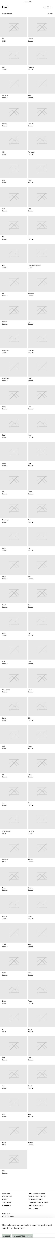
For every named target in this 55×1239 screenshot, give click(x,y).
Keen (29, 944)
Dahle (4, 1114)
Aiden (30, 1001)
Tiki (29, 520)
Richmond (31, 152)
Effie (3, 661)
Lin (3, 775)
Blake (4, 973)
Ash (3, 1086)
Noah (4, 888)
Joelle (4, 944)
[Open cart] (48, 7)
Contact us (8, 1217)
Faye (3, 1058)
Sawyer (30, 888)
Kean (29, 435)
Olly (3, 152)
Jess (3, 803)
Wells (4, 463)
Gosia (4, 548)
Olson (30, 492)
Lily (29, 548)
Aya (3, 209)
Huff (29, 463)
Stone (30, 916)
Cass (30, 605)
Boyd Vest (5, 350)
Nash (30, 973)
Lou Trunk (5, 859)
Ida (29, 237)
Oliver (30, 378)
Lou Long (31, 831)
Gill (3, 492)
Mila (29, 1114)
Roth (29, 1058)
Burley (4, 1142)
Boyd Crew (5, 378)
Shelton (4, 916)
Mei (3, 746)
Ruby (3, 435)
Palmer (4, 322)
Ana (3, 265)
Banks (4, 407)
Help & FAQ (34, 1209)
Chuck (30, 1086)
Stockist (6, 1203)
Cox (29, 407)
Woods (4, 124)
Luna (29, 661)
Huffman (31, 67)
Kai (3, 1029)
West (29, 95)
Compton (5, 95)
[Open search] (44, 7)
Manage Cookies (21, 1236)
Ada (29, 209)
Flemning (5, 520)
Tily (29, 576)
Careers (6, 1206)
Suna (29, 180)
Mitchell (30, 39)
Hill (3, 39)
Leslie (4, 576)
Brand (4, 1001)
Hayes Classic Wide (34, 265)
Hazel (4, 605)
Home (4, 13)
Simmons (31, 293)
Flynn (29, 322)
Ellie (29, 718)
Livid (5, 7)
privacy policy (36, 1206)
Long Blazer (6, 690)
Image (5, 1200)
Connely (30, 124)
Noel (3, 67)
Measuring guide (37, 1197)
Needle (30, 1142)
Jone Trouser (6, 831)
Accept (6, 1236)
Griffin (30, 803)
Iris (3, 293)
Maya (30, 690)
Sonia (4, 633)
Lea (3, 180)
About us (6, 1197)
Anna (29, 775)
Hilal (3, 1171)
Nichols (30, 859)
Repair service (36, 1200)
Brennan (31, 350)
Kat (29, 633)
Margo (30, 1029)
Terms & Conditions (38, 1203)
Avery (30, 746)
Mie (3, 237)
